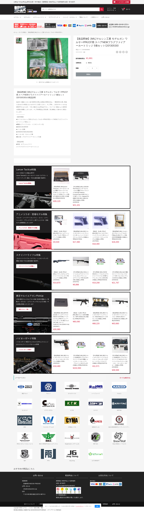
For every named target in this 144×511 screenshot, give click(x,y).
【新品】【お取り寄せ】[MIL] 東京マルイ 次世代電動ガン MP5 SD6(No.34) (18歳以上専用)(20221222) (81, 315)
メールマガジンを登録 (122, 2)
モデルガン (27, 17)
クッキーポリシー (80, 506)
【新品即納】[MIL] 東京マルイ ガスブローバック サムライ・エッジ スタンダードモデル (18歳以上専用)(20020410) (61, 359)
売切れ (88, 74)
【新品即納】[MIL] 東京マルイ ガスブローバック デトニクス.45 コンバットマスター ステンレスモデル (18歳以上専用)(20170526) (81, 235)
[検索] (102, 9)
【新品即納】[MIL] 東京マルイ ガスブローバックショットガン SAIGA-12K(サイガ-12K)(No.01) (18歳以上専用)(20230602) (120, 316)
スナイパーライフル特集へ (27, 266)
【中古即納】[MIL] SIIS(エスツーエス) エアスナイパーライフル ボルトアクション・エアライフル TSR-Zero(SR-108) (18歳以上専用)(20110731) (81, 276)
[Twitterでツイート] (123, 52)
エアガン (16, 17)
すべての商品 (22, 32)
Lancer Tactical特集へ (25, 183)
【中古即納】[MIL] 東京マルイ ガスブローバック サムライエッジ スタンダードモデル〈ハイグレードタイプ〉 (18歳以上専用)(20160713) (100, 359)
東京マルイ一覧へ (24, 309)
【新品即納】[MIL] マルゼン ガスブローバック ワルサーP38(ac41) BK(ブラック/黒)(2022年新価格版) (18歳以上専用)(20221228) (120, 235)
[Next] (129, 229)
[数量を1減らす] (88, 68)
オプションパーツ (38, 17)
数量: (77, 68)
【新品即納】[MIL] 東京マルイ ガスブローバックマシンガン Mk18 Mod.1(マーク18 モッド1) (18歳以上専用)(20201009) (100, 316)
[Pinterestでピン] (120, 52)
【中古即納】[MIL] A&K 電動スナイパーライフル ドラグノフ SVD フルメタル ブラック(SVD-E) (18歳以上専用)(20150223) (120, 275)
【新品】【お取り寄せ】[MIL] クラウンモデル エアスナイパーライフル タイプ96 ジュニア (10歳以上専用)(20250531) (61, 275)
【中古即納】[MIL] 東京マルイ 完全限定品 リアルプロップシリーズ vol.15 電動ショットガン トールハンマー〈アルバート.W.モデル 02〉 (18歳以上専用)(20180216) (81, 360)
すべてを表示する (125, 378)
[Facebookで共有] (117, 52)
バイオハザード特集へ (25, 349)
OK (97, 506)
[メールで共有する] (126, 52)
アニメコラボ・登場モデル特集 (28, 228)
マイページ (111, 10)
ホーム (15, 32)
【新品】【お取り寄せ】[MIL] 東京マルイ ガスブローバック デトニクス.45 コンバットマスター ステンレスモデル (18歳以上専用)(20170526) (100, 236)
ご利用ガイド (94, 17)
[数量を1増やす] (96, 68)
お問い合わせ (105, 17)
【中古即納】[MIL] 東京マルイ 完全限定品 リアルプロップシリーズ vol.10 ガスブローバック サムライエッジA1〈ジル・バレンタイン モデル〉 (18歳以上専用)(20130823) (120, 361)
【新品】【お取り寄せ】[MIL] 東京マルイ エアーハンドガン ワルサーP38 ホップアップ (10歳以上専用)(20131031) (61, 235)
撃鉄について (84, 17)
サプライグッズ (53, 17)
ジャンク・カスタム (69, 17)
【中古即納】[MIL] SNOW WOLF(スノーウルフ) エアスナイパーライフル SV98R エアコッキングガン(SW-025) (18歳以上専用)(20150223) (100, 275)
